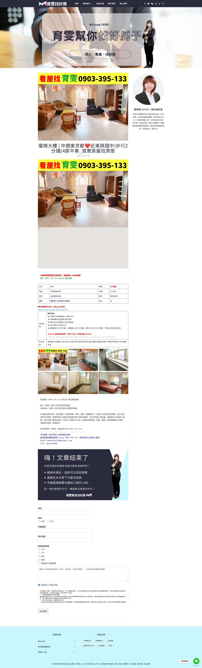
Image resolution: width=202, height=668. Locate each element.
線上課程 (123, 3)
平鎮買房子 (99, 641)
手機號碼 (42, 527)
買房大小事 (42, 652)
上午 (43, 549)
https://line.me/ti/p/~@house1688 (53, 309)
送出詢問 (43, 611)
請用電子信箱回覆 (48, 563)
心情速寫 (110, 641)
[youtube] (148, 3)
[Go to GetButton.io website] (196, 665)
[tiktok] (159, 3)
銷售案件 (86, 3)
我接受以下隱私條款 (49, 584)
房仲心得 (41, 641)
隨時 (43, 559)
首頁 (77, 3)
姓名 (40, 508)
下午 (43, 552)
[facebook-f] (145, 3)
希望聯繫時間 (43, 546)
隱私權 (110, 664)
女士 (52, 521)
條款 (115, 664)
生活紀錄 (102, 645)
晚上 (43, 556)
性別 (40, 518)
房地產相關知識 (44, 646)
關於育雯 (111, 3)
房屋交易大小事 (89, 645)
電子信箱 (42, 536)
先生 (43, 521)
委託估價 (100, 3)
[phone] (156, 3)
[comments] (152, 3)
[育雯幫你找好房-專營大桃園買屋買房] (53, 3)
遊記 (110, 645)
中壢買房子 (87, 641)
